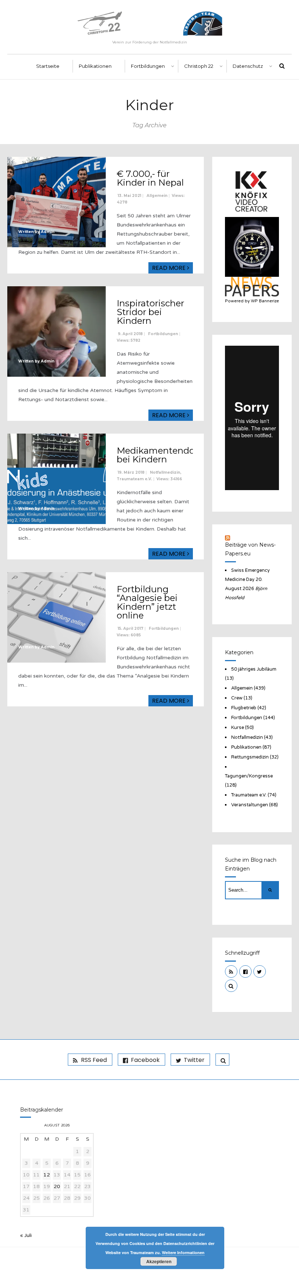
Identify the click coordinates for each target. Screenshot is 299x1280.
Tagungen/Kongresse (249, 776)
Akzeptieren (158, 1261)
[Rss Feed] (231, 971)
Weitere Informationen (183, 1252)
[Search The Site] (231, 986)
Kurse (237, 727)
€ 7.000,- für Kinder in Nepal (150, 178)
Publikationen (95, 66)
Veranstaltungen (249, 805)
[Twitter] (259, 971)
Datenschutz (248, 66)
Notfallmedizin (165, 472)
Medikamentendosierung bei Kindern (172, 455)
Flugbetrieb (243, 708)
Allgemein (157, 195)
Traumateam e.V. (134, 479)
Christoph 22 (198, 66)
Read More (169, 268)
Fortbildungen (148, 66)
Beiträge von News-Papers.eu (250, 549)
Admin (47, 231)
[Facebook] (245, 971)
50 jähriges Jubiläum (253, 669)
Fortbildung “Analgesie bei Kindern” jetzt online (147, 602)
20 (57, 1186)
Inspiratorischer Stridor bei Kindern (150, 312)
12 (46, 1175)
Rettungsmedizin (250, 757)
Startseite (47, 66)
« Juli (26, 1235)
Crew (236, 698)
